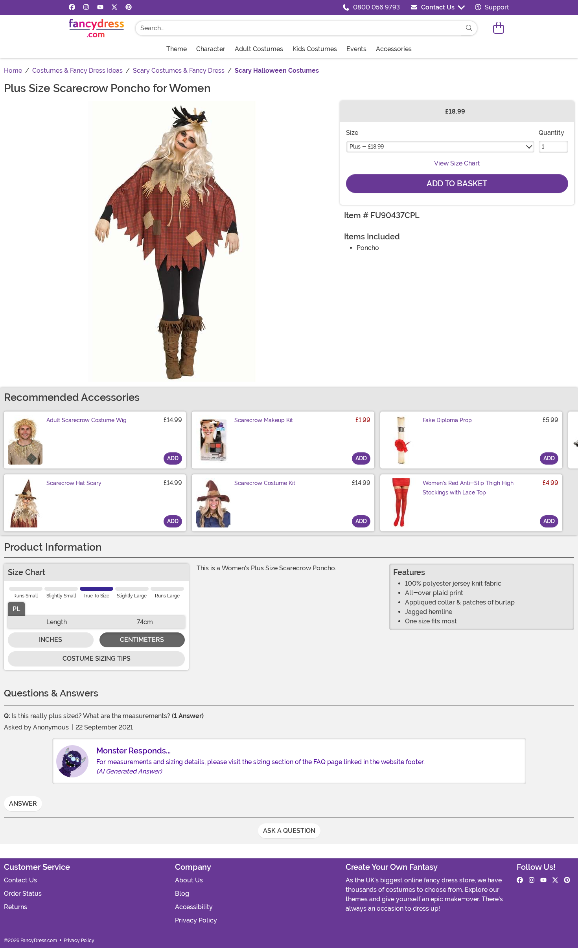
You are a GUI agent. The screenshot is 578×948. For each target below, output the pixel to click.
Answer (23, 803)
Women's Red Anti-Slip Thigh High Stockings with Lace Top (468, 488)
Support (496, 7)
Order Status (23, 893)
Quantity (551, 132)
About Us (189, 880)
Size (352, 132)
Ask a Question (289, 830)
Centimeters (142, 639)
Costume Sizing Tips (97, 658)
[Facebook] (72, 7)
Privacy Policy (196, 920)
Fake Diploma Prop (447, 420)
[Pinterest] (128, 7)
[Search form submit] (469, 28)
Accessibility (194, 907)
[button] (498, 28)
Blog (182, 893)
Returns (15, 907)
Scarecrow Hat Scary (73, 483)
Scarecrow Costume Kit (264, 483)
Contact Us (438, 7)
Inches (50, 639)
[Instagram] (86, 7)
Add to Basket (457, 183)
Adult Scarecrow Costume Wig (86, 420)
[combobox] (298, 28)
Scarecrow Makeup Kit (263, 420)
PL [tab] (16, 609)
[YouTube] (100, 7)
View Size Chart (457, 163)
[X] (114, 7)
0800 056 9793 (376, 7)
